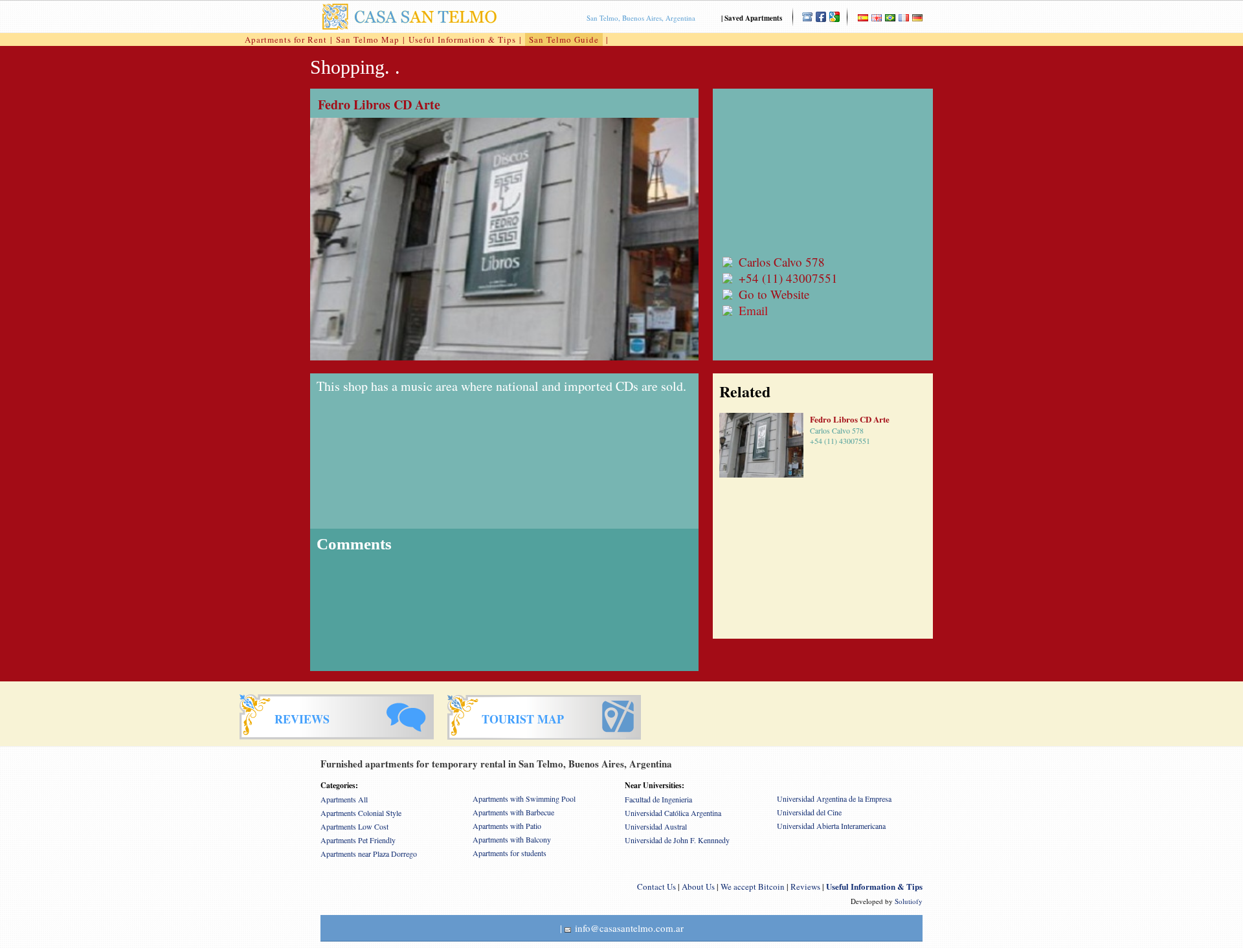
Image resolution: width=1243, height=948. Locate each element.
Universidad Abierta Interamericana (831, 826)
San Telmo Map (367, 39)
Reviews (805, 886)
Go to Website (774, 294)
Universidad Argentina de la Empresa (834, 798)
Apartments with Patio (507, 826)
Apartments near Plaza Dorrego (368, 853)
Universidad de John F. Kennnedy (677, 840)
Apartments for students (509, 853)
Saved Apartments (753, 18)
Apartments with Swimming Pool (524, 798)
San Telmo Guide (564, 39)
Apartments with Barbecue (513, 812)
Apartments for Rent (286, 39)
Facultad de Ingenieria (658, 799)
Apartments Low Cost (354, 826)
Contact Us (656, 886)
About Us (698, 886)
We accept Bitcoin (753, 886)
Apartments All (344, 799)
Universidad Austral (656, 826)
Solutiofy (909, 901)
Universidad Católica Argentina (673, 813)
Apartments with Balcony (512, 839)
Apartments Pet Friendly (358, 840)
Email (753, 310)
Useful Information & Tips (462, 39)
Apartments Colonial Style (360, 813)
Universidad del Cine (809, 812)
